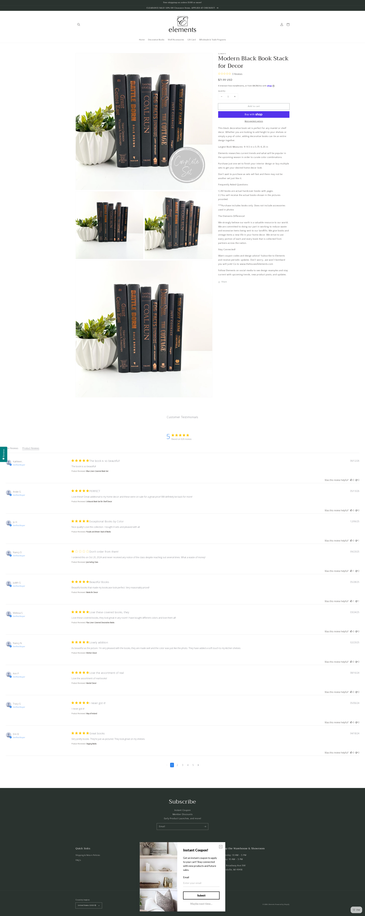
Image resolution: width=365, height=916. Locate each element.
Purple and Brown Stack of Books (98, 531)
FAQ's (78, 860)
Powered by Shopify (282, 904)
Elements (271, 904)
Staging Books (91, 743)
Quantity (221, 91)
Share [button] (224, 282)
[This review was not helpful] (356, 480)
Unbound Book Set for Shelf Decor (99, 501)
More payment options (254, 121)
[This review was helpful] (351, 480)
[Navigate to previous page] (167, 765)
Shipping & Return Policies (88, 855)
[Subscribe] (205, 826)
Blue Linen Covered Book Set (97, 471)
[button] (79, 24)
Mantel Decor (91, 683)
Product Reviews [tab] (30, 448)
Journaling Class (92, 562)
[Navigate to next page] (198, 765)
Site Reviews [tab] (12, 448)
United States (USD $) (87, 905)
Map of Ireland (91, 713)
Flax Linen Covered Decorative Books (100, 622)
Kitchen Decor (91, 653)
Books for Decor (92, 592)
